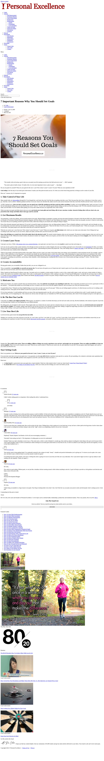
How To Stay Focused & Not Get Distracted (15, 544)
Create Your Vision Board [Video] (78, 363)
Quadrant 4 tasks (16, 275)
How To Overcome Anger (10, 519)
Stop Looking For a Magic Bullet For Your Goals (13, 708)
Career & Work (11, 27)
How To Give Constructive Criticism (13, 527)
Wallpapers (10, 40)
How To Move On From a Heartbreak (13, 535)
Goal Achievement (12, 18)
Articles (6, 14)
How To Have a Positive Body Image (13, 538)
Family (9, 22)
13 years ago (12, 411)
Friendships (11, 24)
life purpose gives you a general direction (27, 244)
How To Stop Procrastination (11, 541)
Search (2, 95)
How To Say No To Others (11, 520)
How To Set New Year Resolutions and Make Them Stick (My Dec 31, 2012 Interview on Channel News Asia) (29, 680)
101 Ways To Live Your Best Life (12, 545)
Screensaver (10, 41)
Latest (5, 12)
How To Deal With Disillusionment (13, 514)
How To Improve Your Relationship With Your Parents (18, 530)
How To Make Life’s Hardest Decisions (14, 542)
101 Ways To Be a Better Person (12, 547)
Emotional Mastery (12, 16)
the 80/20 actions (39, 275)
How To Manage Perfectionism (12, 517)
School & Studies (11, 28)
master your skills (79, 248)
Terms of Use (25, 748)
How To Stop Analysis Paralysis (12, 523)
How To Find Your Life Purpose (12, 532)
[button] (52, 52)
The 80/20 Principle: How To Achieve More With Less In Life (17, 653)
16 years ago (18, 422)
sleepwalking (16, 200)
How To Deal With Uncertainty (12, 516)
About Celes (10, 46)
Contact (9, 49)
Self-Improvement (11, 15)
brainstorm (89, 247)
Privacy (33, 748)
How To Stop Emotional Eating (12, 536)
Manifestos (10, 37)
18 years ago (14, 432)
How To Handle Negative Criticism (13, 526)
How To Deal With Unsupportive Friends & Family (17, 529)
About (5, 44)
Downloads (7, 34)
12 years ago (15, 394)
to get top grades (55, 255)
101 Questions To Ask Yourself (12, 549)
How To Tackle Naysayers (11, 522)
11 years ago (12, 402)
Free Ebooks (10, 36)
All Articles (10, 30)
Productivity (10, 19)
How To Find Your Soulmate (11, 539)
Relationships (10, 21)
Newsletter (6, 43)
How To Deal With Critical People (13, 524)
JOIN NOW (52, 507)
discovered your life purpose (38, 319)
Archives (9, 31)
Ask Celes (9, 47)
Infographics (10, 39)
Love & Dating (12, 25)
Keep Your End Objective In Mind (9, 736)
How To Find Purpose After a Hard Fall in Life (16, 533)
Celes (7, 105)
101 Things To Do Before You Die (26, 364)
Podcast (6, 33)
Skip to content (4, 1)
